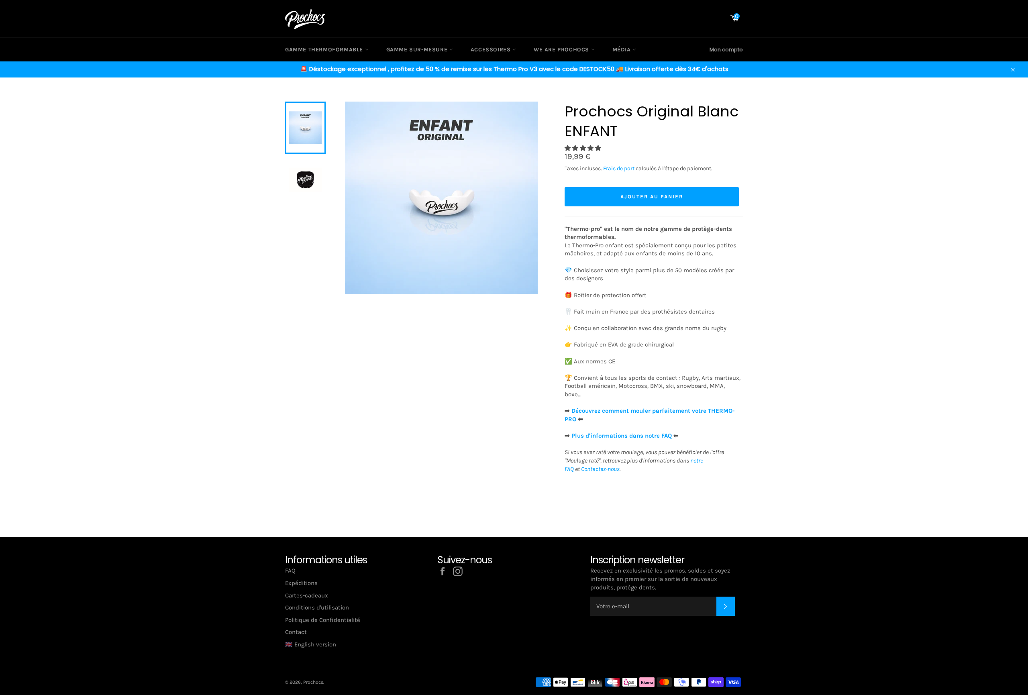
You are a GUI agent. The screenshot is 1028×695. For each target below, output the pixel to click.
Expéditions (301, 583)
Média (622, 49)
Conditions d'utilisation (317, 607)
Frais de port (618, 168)
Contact (296, 632)
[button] (584, 148)
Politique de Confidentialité (322, 620)
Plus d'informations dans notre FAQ (621, 435)
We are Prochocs (562, 49)
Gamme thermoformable (325, 49)
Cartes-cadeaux (306, 595)
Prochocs (313, 682)
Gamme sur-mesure (417, 49)
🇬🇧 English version (310, 644)
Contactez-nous (600, 469)
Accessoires (491, 49)
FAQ (290, 570)
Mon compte (726, 49)
